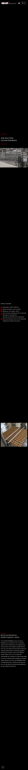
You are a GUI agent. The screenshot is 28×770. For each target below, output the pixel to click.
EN (24, 3)
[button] (19, 3)
